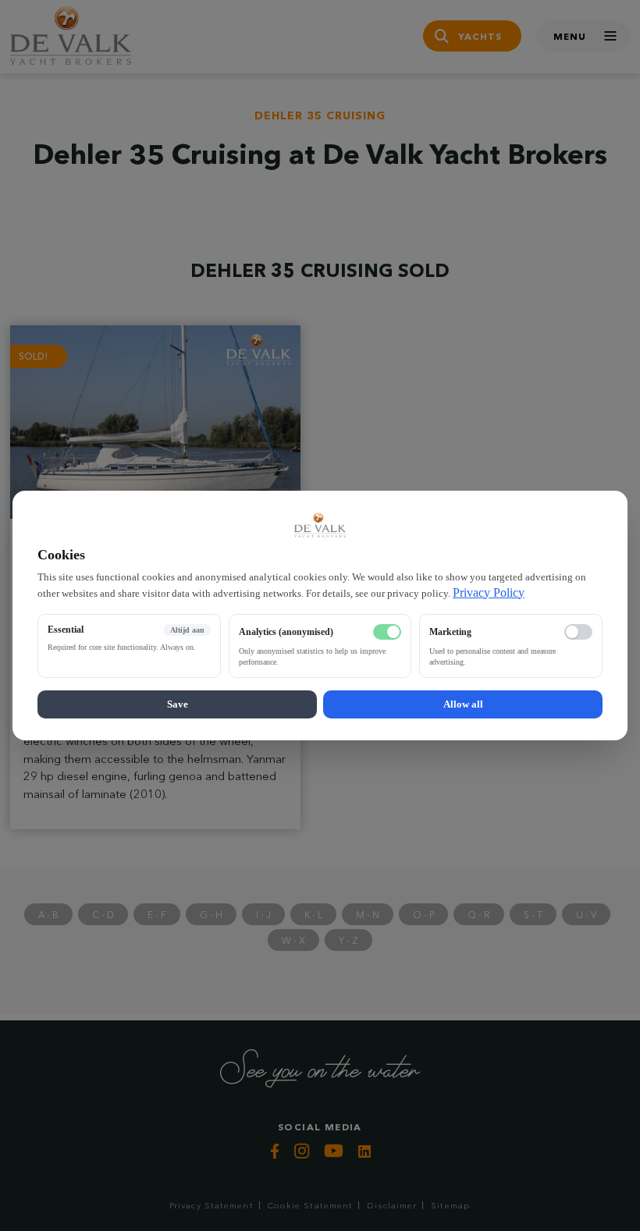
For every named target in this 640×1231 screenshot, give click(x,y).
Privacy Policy (488, 592)
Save (177, 704)
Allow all (463, 704)
